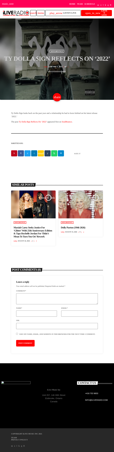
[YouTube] (98, 5)
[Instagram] (108, 5)
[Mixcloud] (105, 5)
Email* (64, 308)
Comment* (21, 291)
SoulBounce (67, 122)
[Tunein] (103, 5)
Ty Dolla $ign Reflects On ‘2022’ (33, 122)
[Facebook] (110, 5)
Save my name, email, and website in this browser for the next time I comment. (57, 334)
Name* (19, 308)
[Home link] (16, 13)
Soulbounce (57, 51)
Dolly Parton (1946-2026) (73, 227)
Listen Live (63, 13)
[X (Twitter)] (14, 446)
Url (18, 320)
